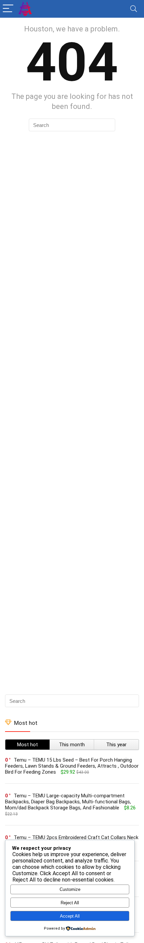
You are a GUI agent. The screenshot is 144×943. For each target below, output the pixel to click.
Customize (70, 889)
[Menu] (8, 9)
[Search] (134, 9)
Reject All (70, 902)
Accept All (70, 916)
